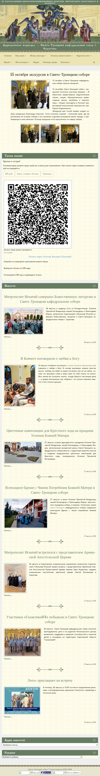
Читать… (8, 336)
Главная (7, 55)
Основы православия (60, 55)
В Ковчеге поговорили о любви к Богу (50, 358)
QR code (9, 173)
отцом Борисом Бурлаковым (80, 365)
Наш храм (20, 55)
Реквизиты (47, 173)
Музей (7, 62)
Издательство (83, 55)
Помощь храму (50, 62)
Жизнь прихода (37, 55)
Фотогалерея (21, 62)
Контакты (65, 62)
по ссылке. (8, 252)
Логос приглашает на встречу (50, 680)
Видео (36, 62)
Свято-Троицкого (57, 507)
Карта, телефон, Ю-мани (28, 173)
